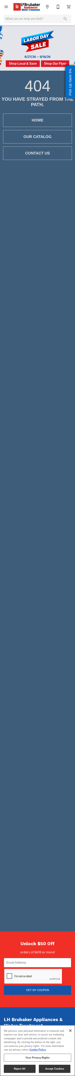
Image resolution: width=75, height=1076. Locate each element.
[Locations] (47, 6)
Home (37, 120)
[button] (6, 6)
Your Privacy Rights (37, 1057)
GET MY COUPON (37, 990)
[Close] (70, 1030)
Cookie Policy (37, 1049)
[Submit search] (65, 18)
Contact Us (37, 153)
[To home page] (26, 7)
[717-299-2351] (58, 6)
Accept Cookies (54, 1068)
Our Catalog (37, 136)
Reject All (19, 1068)
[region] (37, 1050)
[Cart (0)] (68, 6)
